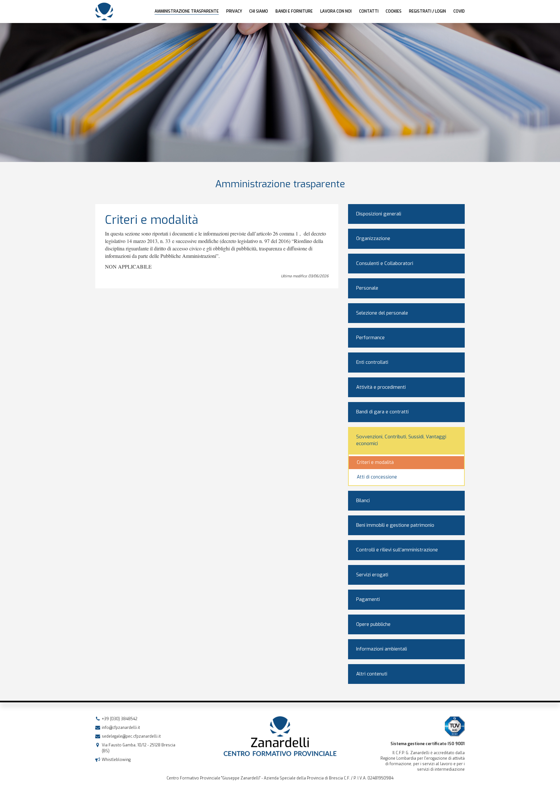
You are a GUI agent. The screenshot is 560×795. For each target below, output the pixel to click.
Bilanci (363, 500)
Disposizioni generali (378, 214)
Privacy (234, 11)
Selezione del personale (382, 313)
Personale (367, 288)
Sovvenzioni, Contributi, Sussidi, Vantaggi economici (401, 440)
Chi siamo (258, 11)
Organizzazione (373, 238)
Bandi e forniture (294, 11)
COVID (459, 11)
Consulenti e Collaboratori (384, 263)
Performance (370, 337)
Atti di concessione (377, 477)
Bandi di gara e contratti (382, 412)
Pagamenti (368, 599)
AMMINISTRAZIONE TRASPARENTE (187, 11)
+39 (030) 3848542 (119, 718)
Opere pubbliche (373, 624)
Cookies (394, 11)
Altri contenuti (371, 674)
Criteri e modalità (375, 462)
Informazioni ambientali (381, 649)
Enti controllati (372, 362)
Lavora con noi (336, 11)
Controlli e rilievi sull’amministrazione (397, 550)
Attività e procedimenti (381, 387)
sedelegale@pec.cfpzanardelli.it (131, 736)
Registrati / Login (427, 11)
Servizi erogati (372, 574)
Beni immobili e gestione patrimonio (395, 525)
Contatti (369, 11)
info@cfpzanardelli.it (121, 727)
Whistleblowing (116, 759)
